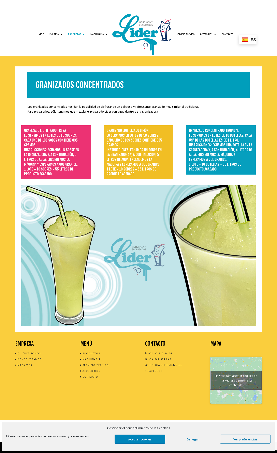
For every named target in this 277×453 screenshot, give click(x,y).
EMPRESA (54, 34)
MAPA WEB (24, 365)
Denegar (193, 439)
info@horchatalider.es (165, 365)
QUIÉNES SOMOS (28, 353)
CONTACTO (227, 34)
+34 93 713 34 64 (159, 353)
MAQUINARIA (97, 34)
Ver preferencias (245, 439)
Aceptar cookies (140, 439)
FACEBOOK (155, 370)
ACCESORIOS (206, 34)
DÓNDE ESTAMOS (29, 359)
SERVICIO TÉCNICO (185, 34)
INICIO (41, 34)
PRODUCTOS (74, 34)
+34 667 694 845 (159, 359)
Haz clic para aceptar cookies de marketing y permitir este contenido (236, 380)
